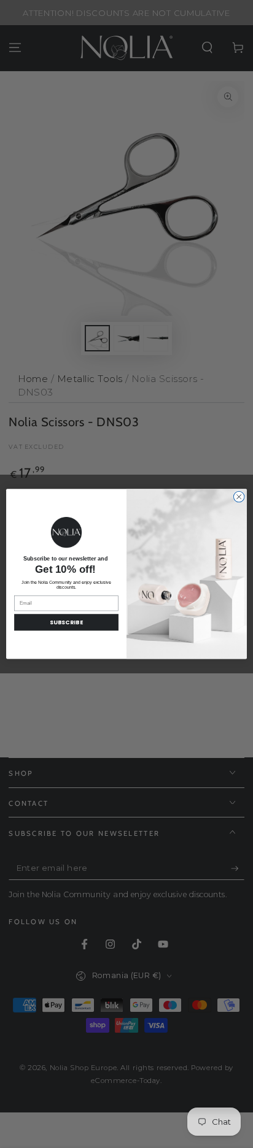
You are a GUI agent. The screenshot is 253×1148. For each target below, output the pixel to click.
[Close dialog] (238, 496)
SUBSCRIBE (67, 623)
